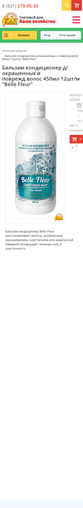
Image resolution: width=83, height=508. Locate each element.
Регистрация (67, 35)
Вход (47, 35)
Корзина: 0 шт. (81, 6)
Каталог (24, 35)
